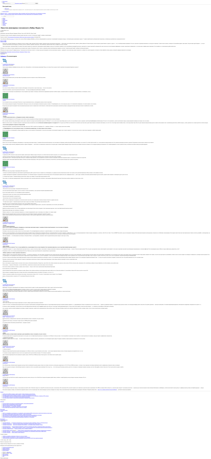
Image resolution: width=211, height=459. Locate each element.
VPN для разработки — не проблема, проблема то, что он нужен (15, 406)
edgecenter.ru (9, 452)
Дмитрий (8, 431)
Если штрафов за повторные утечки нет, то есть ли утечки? (15, 436)
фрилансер (8, 426)
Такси (29, 51)
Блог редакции (5, 454)
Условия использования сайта (8, 447)
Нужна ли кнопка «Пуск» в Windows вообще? (23, 428)
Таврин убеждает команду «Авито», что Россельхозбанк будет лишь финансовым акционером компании (32, 427)
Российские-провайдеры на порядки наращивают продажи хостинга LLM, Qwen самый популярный (23, 438)
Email (4, 3)
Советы (4, 24)
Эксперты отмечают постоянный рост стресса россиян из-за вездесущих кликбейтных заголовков (23, 415)
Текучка (4, 25)
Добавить (3, 56)
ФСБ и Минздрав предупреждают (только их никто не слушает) (15, 407)
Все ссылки (2, 409)
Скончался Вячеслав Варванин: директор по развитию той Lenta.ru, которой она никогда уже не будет (31, 426)
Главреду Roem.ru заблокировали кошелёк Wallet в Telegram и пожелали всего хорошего (34, 430)
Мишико (8, 422)
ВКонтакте (7, 8)
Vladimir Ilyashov (10, 428)
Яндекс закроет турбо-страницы (18, 432)
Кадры (4, 21)
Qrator (11, 453)
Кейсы (4, 22)
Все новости (2, 418)
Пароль (20, 3)
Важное (1, 392)
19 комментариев (3, 52)
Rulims (4, 316)
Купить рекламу (6, 11)
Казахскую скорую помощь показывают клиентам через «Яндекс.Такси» (26, 423)
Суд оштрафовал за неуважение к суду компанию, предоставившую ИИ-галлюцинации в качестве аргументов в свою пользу (28, 413)
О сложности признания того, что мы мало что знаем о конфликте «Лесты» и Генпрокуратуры (29, 422)
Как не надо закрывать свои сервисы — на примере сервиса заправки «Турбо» (28, 424)
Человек (4, 100)
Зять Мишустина (6, 75)
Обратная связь (5, 455)
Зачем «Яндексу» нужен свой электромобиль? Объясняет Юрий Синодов (18, 397)
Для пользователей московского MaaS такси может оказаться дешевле (21, 37)
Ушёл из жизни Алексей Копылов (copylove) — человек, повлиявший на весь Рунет (19, 394)
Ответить (12, 64)
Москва (25, 51)
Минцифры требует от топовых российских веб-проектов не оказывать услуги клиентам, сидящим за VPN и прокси (26, 395)
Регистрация (5, 1)
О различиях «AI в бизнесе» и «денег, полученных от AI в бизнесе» (16, 437)
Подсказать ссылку (4, 410)
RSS (3, 456)
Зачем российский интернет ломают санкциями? (12, 405)
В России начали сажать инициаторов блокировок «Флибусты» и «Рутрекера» (19, 417)
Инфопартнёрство (6, 449)
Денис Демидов (6, 65)
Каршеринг (22, 51)
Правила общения (6, 448)
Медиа (4, 18)
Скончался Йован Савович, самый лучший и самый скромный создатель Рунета (19, 393)
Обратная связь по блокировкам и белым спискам (12, 404)
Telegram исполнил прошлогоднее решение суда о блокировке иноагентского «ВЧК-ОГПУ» (29, 431)
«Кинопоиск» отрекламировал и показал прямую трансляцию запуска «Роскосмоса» (21, 416)
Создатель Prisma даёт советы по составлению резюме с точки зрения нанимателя (18, 403)
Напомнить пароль (18, 3)
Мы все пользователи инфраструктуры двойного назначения (16, 396)
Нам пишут (5, 23)
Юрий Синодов (10, 430)
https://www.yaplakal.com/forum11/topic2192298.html (107, 389)
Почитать (2, 401)
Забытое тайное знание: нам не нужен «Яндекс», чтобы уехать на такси (17, 414)
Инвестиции (5, 20)
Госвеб (4, 19)
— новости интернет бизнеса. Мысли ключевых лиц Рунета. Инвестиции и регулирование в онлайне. (21, 14)
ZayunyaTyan (5, 86)
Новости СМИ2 (3, 40)
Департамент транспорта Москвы (13, 51)
